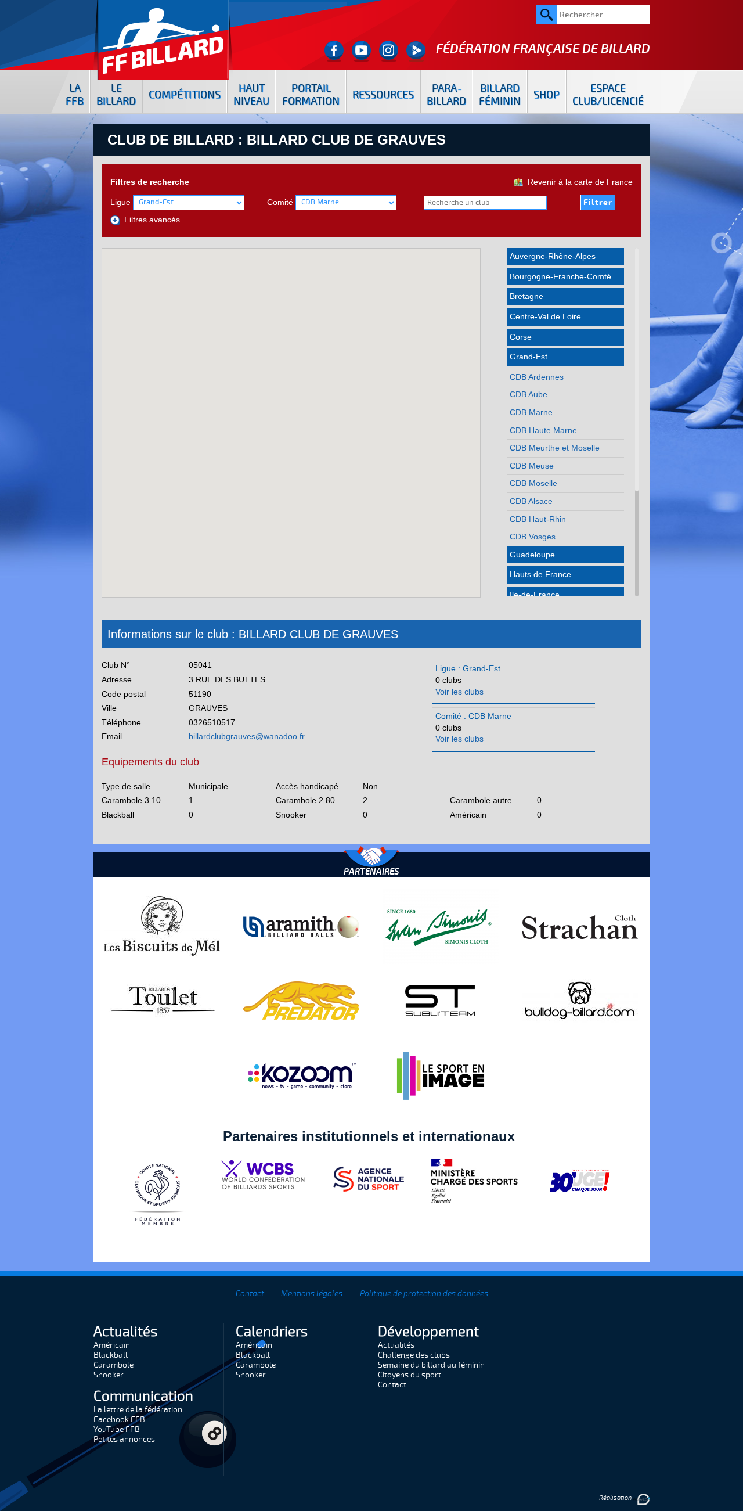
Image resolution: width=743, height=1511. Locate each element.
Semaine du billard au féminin (431, 1365)
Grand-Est (528, 356)
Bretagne (526, 296)
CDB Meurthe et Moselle (555, 447)
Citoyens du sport (409, 1375)
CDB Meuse (532, 465)
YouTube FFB (116, 1429)
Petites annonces (124, 1439)
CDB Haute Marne (543, 430)
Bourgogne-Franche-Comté (560, 276)
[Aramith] (301, 926)
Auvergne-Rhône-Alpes (553, 256)
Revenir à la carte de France (578, 181)
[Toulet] (162, 1000)
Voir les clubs (459, 691)
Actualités (396, 1345)
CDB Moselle (533, 483)
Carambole (113, 1365)
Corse (521, 336)
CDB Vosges (533, 536)
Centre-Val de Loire (545, 316)
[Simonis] (441, 926)
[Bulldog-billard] (580, 1000)
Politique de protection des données (424, 1293)
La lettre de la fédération (137, 1410)
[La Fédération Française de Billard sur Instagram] (388, 51)
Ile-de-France (535, 594)
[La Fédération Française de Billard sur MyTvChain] (415, 51)
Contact (250, 1293)
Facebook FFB (119, 1419)
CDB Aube (528, 394)
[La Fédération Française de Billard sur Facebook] (334, 51)
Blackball (110, 1355)
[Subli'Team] (441, 1000)
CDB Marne (531, 412)
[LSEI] (441, 1075)
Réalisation (616, 1498)
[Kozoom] (301, 1075)
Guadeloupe (532, 554)
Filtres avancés (150, 219)
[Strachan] (580, 926)
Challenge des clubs (414, 1355)
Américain (111, 1345)
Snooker (108, 1375)
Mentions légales (311, 1293)
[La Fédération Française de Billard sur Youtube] (361, 51)
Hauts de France (540, 574)
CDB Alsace (531, 501)
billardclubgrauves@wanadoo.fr (247, 736)
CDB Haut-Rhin (538, 519)
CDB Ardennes (537, 377)
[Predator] (301, 1000)
